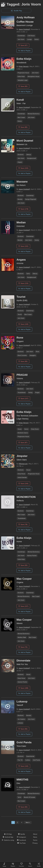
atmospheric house (33, 76)
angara (20, 162)
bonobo (20, 199)
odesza (28, 154)
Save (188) (24, 688)
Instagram (22, 837)
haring (37, 240)
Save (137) (24, 398)
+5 (21, 822)
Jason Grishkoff (24, 29)
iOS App (9, 834)
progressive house (23, 73)
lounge (29, 39)
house (20, 429)
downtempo (21, 35)
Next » (28, 822)
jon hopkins (21, 719)
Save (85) (24, 127)
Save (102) (24, 246)
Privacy (35, 843)
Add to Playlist (25, 50)
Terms (35, 840)
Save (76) (24, 647)
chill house (31, 35)
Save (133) (24, 283)
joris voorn (21, 39)
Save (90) (24, 361)
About (35, 834)
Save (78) (24, 524)
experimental (30, 756)
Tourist (20, 314)
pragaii (37, 392)
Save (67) (24, 45)
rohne (37, 39)
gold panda (36, 760)
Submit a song (9, 840)
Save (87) (24, 442)
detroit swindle (22, 477)
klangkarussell (31, 158)
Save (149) (24, 324)
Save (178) (24, 209)
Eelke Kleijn (21, 76)
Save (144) (24, 483)
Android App (9, 837)
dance (26, 429)
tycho (28, 273)
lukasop (20, 723)
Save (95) (24, 729)
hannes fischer (32, 555)
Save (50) (24, 565)
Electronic (21, 154)
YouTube (22, 843)
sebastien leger (23, 80)
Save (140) (24, 766)
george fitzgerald (30, 199)
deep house (35, 429)
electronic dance (23, 433)
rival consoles (22, 355)
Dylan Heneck (23, 66)
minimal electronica (33, 114)
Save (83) (24, 86)
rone (37, 351)
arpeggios (33, 355)
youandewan (22, 392)
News (35, 837)
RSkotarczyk (23, 464)
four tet (20, 760)
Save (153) (24, 168)
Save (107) (24, 606)
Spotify (22, 834)
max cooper (21, 117)
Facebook (22, 840)
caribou (27, 760)
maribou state (22, 637)
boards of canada (29, 797)
